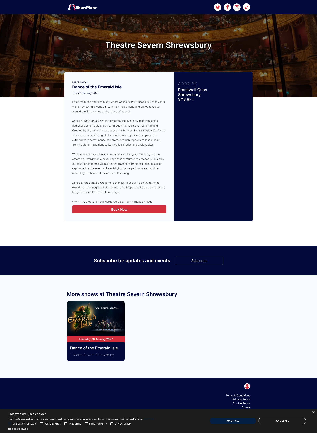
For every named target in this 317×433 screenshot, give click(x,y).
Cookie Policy (241, 403)
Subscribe (199, 261)
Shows (246, 407)
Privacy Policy (241, 399)
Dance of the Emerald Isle (97, 87)
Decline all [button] (282, 420)
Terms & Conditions (238, 395)
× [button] (313, 412)
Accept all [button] (233, 420)
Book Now (119, 209)
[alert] (158, 421)
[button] (81, 429)
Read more (148, 418)
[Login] (247, 386)
